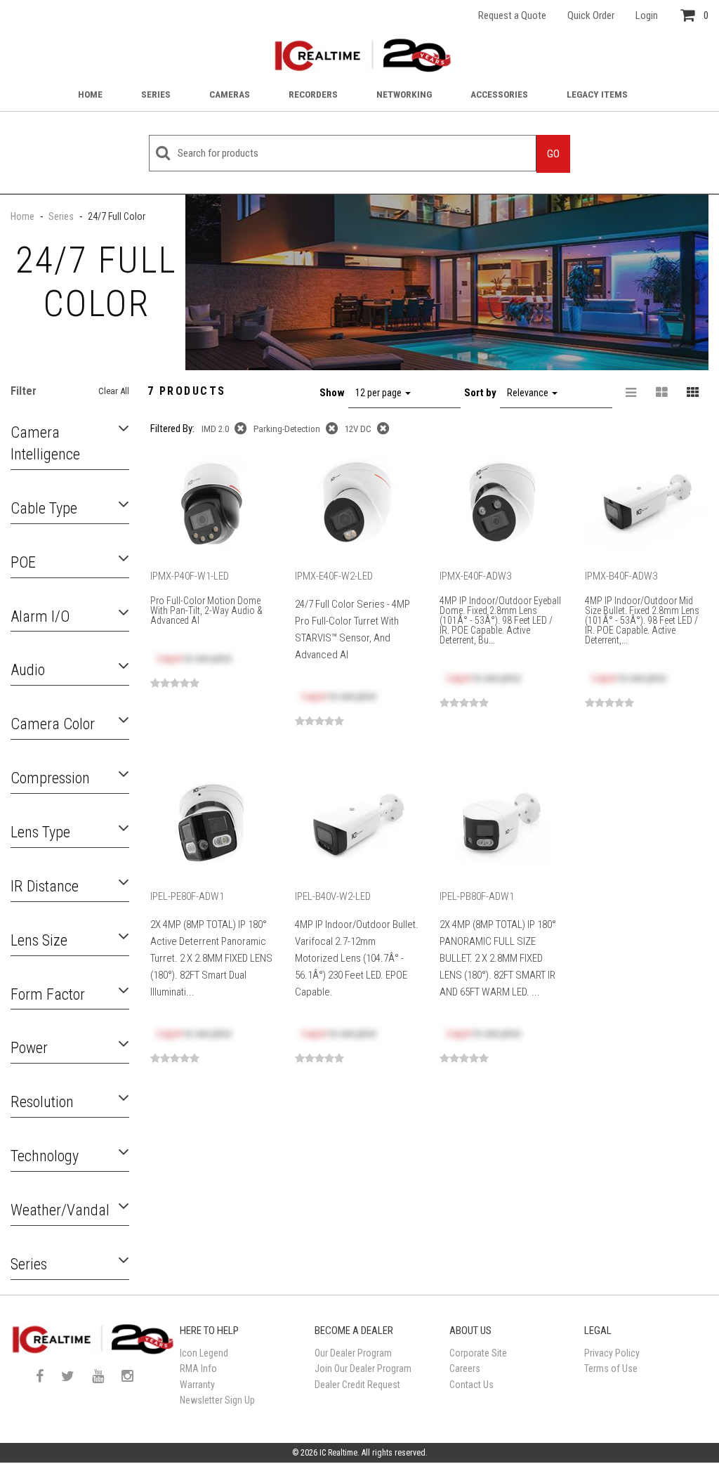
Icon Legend (204, 1353)
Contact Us (471, 1384)
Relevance (528, 392)
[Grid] (693, 392)
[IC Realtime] (359, 55)
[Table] (662, 392)
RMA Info (198, 1368)
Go (553, 154)
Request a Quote (512, 15)
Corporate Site (478, 1353)
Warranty (197, 1384)
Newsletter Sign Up (217, 1400)
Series (156, 94)
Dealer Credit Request (357, 1384)
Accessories (499, 94)
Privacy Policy (612, 1353)
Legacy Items (597, 94)
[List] (631, 392)
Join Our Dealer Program (363, 1368)
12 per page (379, 392)
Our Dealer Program (353, 1353)
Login (646, 15)
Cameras (229, 94)
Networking (404, 94)
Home (90, 94)
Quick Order (590, 15)
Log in (169, 658)
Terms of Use (611, 1368)
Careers (464, 1368)
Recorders (313, 94)
